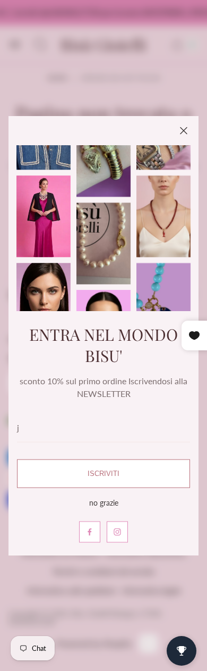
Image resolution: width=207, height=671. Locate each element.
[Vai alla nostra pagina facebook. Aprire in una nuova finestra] (89, 531)
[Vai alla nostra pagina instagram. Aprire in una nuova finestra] (117, 531)
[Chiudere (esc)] (183, 131)
